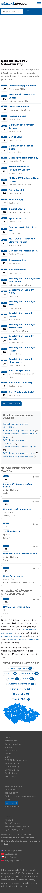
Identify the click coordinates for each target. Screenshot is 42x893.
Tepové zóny (11, 793)
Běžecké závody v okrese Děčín (19, 430)
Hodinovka (20, 694)
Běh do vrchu (20, 689)
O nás (8, 816)
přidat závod (11, 803)
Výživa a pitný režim (15, 829)
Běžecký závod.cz (10, 834)
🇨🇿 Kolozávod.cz (9, 857)
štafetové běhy (12, 766)
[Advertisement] (21, 36)
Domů (8, 737)
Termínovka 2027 (14, 806)
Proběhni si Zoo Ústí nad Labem (23, 639)
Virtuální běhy (12, 770)
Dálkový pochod (20, 668)
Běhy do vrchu (12, 763)
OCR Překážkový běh (20, 684)
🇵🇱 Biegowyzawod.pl (11, 860)
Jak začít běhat (12, 823)
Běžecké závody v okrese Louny (19, 453)
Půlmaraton (29, 673)
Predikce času (12, 789)
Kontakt (9, 820)
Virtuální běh (20, 699)
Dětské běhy (11, 773)
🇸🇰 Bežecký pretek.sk (12, 850)
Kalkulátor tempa (13, 786)
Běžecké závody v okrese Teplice (19, 446)
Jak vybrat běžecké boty (17, 826)
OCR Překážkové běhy (16, 760)
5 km (28, 678)
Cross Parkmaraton (11, 636)
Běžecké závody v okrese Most (18, 456)
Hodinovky (10, 776)
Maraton (9, 673)
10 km (13, 678)
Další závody (13, 403)
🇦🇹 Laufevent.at (9, 854)
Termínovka (11, 740)
